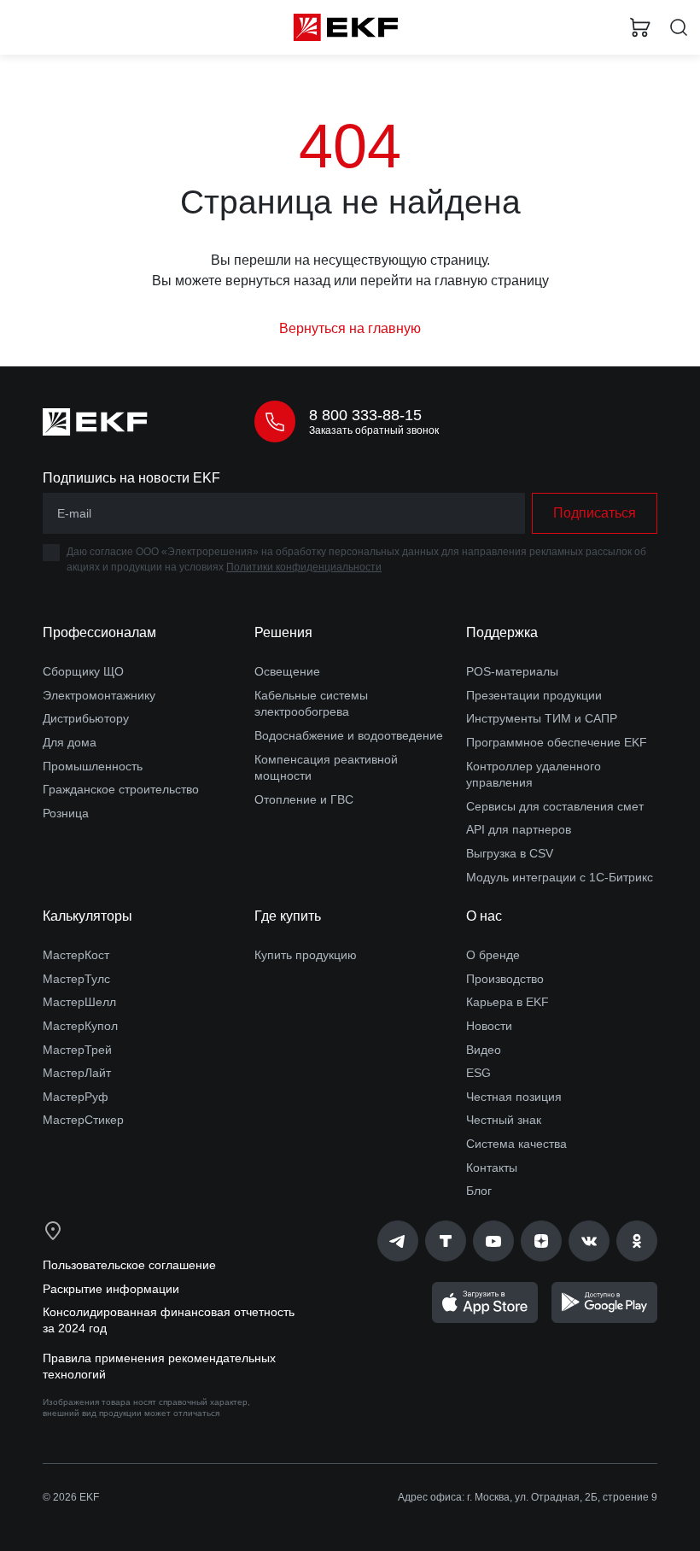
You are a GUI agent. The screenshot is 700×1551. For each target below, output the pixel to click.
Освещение (287, 671)
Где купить (287, 916)
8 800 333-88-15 (365, 415)
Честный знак (503, 1120)
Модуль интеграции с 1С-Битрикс (559, 877)
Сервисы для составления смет (555, 806)
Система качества (516, 1143)
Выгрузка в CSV (509, 853)
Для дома (69, 742)
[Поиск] (679, 27)
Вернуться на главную (350, 328)
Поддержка (502, 632)
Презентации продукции (534, 695)
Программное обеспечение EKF (556, 742)
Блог (479, 1190)
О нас (484, 916)
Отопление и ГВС (303, 799)
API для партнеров (518, 829)
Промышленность (93, 766)
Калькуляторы (87, 916)
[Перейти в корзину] (640, 27)
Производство (505, 979)
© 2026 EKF (71, 1497)
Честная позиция (514, 1096)
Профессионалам (99, 632)
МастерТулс (76, 979)
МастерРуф (75, 1096)
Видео (483, 1049)
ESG (478, 1073)
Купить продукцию (305, 955)
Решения (283, 632)
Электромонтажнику (99, 695)
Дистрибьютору (86, 718)
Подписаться (594, 513)
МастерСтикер (83, 1120)
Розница (66, 813)
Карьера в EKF (507, 1002)
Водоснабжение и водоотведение (348, 735)
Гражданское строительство (121, 789)
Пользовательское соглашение (129, 1265)
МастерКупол (80, 1026)
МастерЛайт (77, 1073)
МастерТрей (77, 1049)
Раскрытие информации (111, 1289)
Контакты (491, 1167)
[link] (397, 1240)
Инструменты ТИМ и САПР (541, 718)
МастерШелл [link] (79, 1002)
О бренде (493, 955)
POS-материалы (512, 671)
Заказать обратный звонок (374, 430)
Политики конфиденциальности (304, 567)
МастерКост (76, 955)
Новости (489, 1026)
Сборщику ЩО (83, 671)
